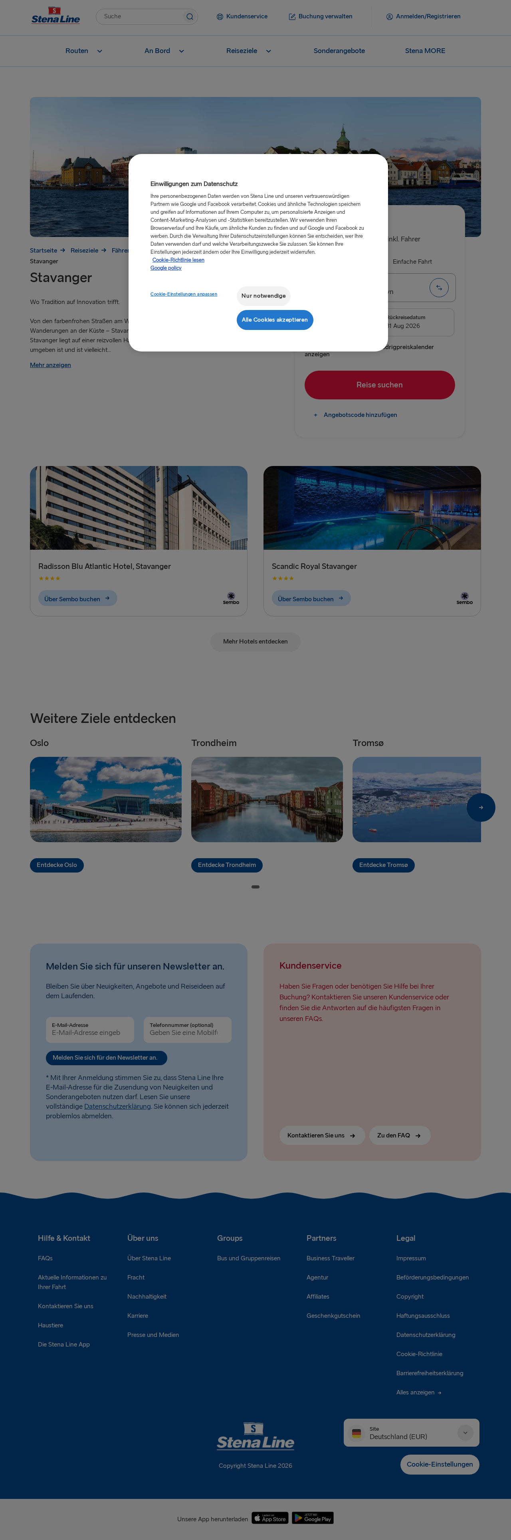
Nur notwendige (263, 295)
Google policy (166, 268)
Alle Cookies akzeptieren (275, 319)
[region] (258, 252)
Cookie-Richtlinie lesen (178, 260)
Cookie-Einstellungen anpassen (184, 294)
